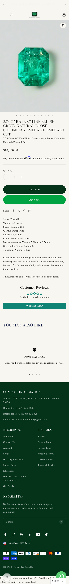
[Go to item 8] (41, 115)
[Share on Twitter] (19, 210)
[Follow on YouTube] (38, 534)
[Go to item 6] (34, 115)
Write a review (34, 305)
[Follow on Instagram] (13, 534)
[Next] (65, 5)
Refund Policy (45, 448)
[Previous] (3, 5)
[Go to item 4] (27, 115)
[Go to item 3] (23, 115)
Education (8, 471)
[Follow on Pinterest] (30, 534)
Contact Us (9, 442)
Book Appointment (13, 459)
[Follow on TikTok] (46, 534)
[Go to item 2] (20, 115)
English (55, 581)
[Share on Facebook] (13, 210)
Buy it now (34, 199)
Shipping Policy (46, 453)
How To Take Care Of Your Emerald (14, 478)
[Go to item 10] (48, 115)
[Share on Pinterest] (24, 210)
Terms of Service (46, 465)
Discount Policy (46, 459)
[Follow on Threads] (22, 534)
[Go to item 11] (52, 115)
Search (41, 436)
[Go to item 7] (38, 115)
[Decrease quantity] (7, 177)
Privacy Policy (45, 442)
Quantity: (8, 170)
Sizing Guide (10, 465)
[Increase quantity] (21, 177)
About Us (8, 436)
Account (7, 448)
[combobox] (58, 581)
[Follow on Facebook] (5, 534)
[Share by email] (29, 210)
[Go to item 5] (30, 115)
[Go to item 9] (45, 115)
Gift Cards (8, 486)
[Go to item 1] (16, 115)
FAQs (6, 453)
